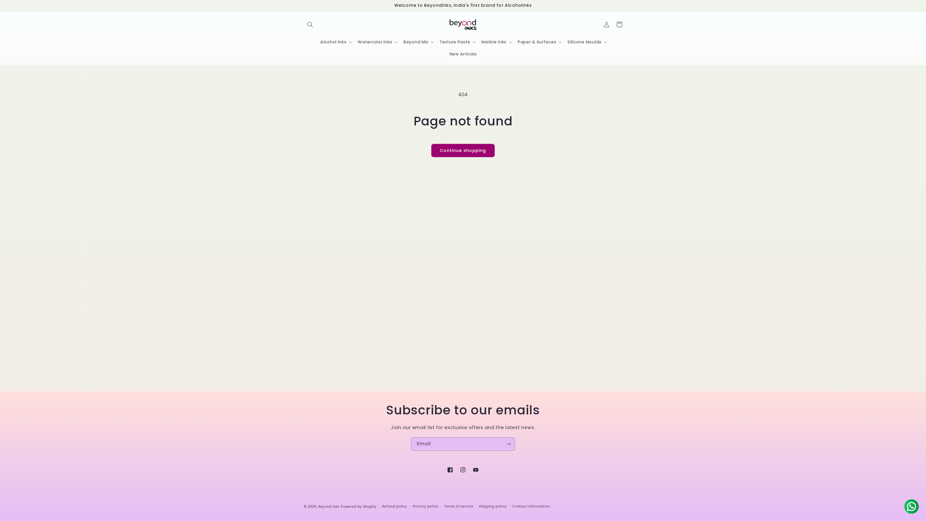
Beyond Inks (329, 506)
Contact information (531, 506)
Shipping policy (493, 506)
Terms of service (458, 506)
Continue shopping (463, 150)
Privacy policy (425, 506)
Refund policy (394, 506)
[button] (310, 24)
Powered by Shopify (359, 506)
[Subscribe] (508, 444)
